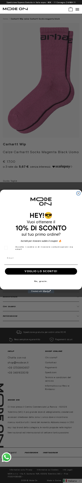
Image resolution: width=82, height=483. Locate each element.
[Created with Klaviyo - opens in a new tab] (41, 291)
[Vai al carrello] (71, 8)
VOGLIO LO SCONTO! (41, 271)
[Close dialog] (78, 193)
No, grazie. (41, 281)
